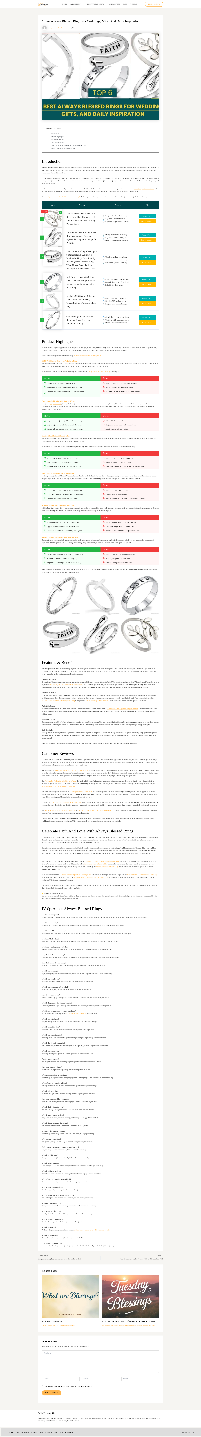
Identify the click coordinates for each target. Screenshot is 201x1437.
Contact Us (28, 1432)
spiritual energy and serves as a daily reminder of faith (92, 1230)
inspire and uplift (55, 404)
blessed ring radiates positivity (144, 189)
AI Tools (133, 4)
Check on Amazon (146, 221)
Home (64, 4)
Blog (125, 4)
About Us (19, 1432)
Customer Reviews (57, 142)
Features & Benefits (57, 139)
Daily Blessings (76, 4)
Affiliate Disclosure (51, 1432)
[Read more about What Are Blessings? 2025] (70, 1296)
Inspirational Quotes (95, 4)
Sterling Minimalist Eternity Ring (82, 792)
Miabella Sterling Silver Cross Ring (97, 701)
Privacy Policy (38, 1432)
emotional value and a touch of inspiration (87, 356)
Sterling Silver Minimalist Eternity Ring (56, 436)
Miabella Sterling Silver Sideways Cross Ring (58, 505)
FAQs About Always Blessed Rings (63, 148)
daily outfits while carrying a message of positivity (58, 786)
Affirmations (114, 4)
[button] (83, 4)
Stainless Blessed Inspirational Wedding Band (58, 473)
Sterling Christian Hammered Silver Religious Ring (60, 537)
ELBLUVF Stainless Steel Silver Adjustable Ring (59, 361)
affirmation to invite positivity (76, 1013)
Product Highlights (57, 137)
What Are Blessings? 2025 (53, 1321)
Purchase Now (146, 216)
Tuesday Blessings (130, 1325)
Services (11, 1432)
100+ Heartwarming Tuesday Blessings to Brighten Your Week (128, 1321)
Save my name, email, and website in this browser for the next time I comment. (68, 1386)
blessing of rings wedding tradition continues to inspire (63, 197)
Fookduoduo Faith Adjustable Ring (95, 864)
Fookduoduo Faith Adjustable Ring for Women (58, 401)
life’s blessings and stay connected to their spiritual (65, 684)
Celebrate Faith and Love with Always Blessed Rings (68, 145)
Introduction (55, 134)
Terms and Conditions (66, 1432)
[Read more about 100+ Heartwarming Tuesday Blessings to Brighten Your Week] (130, 1296)
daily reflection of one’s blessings (100, 371)
